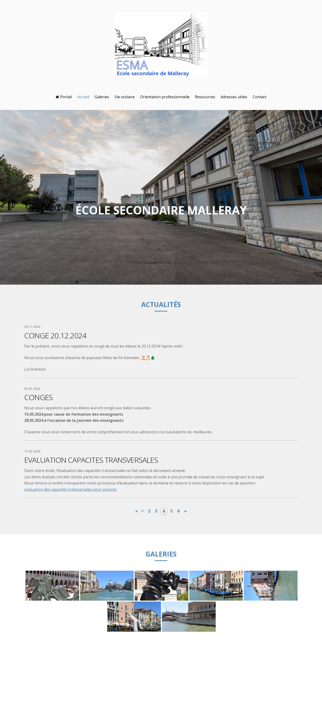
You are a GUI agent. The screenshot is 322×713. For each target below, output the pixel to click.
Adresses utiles (234, 96)
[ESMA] (161, 73)
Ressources (205, 96)
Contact (259, 96)
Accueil (83, 96)
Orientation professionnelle (165, 96)
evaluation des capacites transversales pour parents (70, 489)
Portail (65, 96)
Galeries (102, 96)
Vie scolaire (125, 96)
